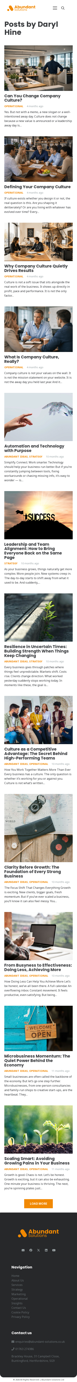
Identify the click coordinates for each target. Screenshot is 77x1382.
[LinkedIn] (46, 1250)
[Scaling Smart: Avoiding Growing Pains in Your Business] (38, 1129)
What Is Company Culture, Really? (31, 359)
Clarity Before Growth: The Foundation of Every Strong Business (32, 871)
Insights (17, 1303)
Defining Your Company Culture (37, 187)
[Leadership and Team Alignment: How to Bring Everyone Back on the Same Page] (38, 515)
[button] (54, 8)
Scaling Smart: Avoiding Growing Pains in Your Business (37, 1161)
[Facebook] (30, 1250)
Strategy (35, 456)
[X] (38, 1250)
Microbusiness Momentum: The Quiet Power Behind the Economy (37, 1060)
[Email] (23, 1250)
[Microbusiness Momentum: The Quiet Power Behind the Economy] (38, 1028)
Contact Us (18, 1308)
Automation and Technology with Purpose (34, 448)
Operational (13, 106)
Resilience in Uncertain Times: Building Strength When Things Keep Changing (36, 651)
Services (17, 1285)
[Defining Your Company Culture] (38, 159)
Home (15, 1276)
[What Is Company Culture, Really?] (38, 329)
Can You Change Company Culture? (32, 98)
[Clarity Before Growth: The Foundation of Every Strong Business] (38, 828)
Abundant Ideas (16, 456)
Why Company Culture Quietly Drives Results (36, 268)
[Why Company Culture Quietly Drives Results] (38, 242)
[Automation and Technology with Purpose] (38, 417)
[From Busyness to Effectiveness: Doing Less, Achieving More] (38, 936)
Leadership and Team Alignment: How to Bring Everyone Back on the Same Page (33, 550)
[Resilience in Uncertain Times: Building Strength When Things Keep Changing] (38, 617)
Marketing (18, 1294)
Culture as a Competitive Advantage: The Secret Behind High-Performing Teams (35, 753)
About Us (17, 1280)
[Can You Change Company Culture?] (38, 68)
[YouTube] (53, 1250)
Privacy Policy (20, 1317)
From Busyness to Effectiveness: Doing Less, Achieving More (38, 967)
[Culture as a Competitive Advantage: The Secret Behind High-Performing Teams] (38, 720)
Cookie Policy (20, 1312)
